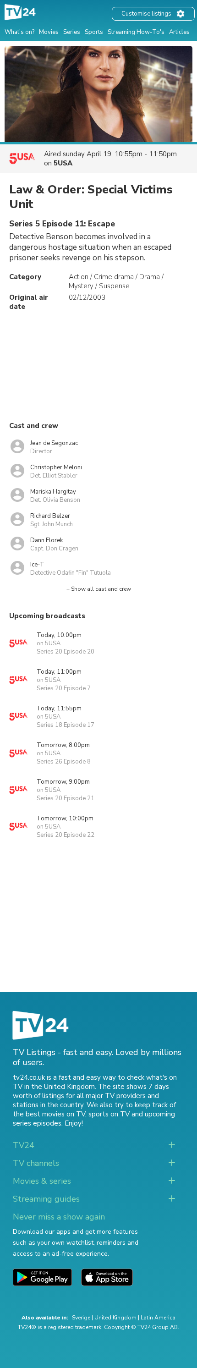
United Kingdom (115, 1317)
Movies (49, 32)
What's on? (19, 32)
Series (71, 32)
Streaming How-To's (136, 32)
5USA (63, 163)
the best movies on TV (49, 1114)
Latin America (158, 1317)
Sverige (81, 1317)
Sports (94, 32)
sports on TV (109, 1114)
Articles (179, 32)
